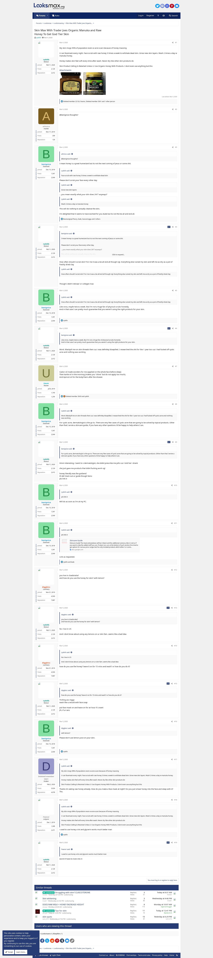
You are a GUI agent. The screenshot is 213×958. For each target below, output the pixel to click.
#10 (175, 485)
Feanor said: (65, 849)
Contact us (103, 955)
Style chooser (42, 955)
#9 (176, 442)
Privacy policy (157, 955)
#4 (176, 227)
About (112, 955)
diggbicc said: (66, 614)
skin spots (47, 916)
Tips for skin (61, 910)
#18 (175, 800)
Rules (57, 16)
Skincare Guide (76, 540)
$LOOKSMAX (120, 955)
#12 (175, 570)
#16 (175, 721)
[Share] (172, 42)
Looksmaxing (68, 895)
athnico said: (66, 154)
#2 (176, 109)
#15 (175, 684)
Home (171, 955)
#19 (175, 842)
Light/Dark (56, 955)
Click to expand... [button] (118, 254)
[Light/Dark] (163, 15)
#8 (176, 404)
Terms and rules (144, 955)
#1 (176, 43)
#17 (175, 759)
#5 (176, 290)
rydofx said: (65, 171)
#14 (175, 646)
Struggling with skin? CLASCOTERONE (72, 892)
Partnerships (131, 955)
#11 (175, 523)
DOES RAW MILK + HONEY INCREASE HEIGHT (63, 904)
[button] (47, 15)
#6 (176, 328)
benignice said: (66, 233)
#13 (175, 608)
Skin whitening (49, 898)
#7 (176, 366)
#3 (176, 147)
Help (166, 955)
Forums (42, 16)
